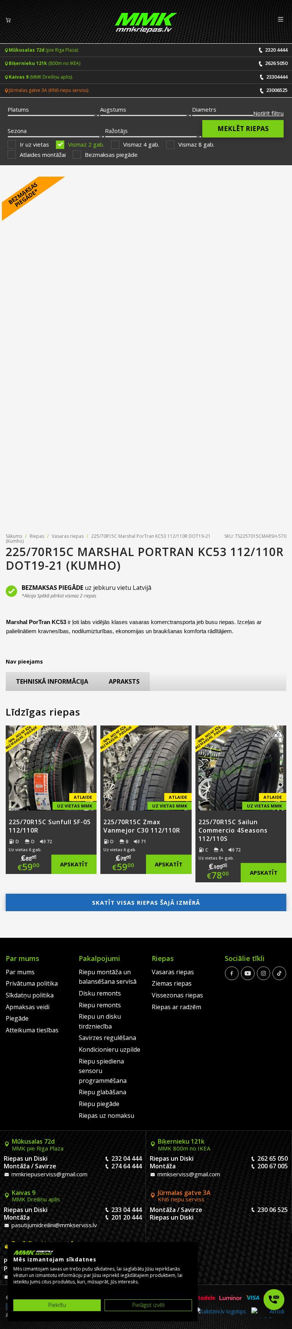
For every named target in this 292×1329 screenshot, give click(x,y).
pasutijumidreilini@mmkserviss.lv (53, 1225)
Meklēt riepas (243, 128)
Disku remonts (100, 993)
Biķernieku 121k (184, 1144)
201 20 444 (126, 1217)
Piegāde (17, 1018)
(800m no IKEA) (44, 63)
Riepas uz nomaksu (106, 1115)
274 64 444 (126, 1166)
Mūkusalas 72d (37, 1144)
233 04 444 (126, 1210)
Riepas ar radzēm (176, 1007)
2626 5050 (275, 63)
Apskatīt (74, 864)
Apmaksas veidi (27, 1007)
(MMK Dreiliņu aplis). (41, 77)
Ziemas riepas (172, 983)
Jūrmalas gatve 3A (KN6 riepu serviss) (48, 90)
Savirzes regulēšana (107, 1037)
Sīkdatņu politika (30, 995)
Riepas (37, 536)
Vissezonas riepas (177, 995)
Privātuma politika (32, 983)
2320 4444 (275, 49)
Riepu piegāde (99, 1104)
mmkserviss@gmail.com (188, 1174)
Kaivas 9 (36, 1196)
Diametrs (204, 109)
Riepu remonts (100, 1005)
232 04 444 (126, 1158)
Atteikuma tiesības (32, 1030)
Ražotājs (116, 130)
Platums (18, 109)
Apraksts (124, 681)
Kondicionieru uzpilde (109, 1049)
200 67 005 (272, 1166)
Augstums (113, 109)
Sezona (17, 130)
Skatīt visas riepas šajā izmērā (146, 902)
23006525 (276, 90)
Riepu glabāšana (102, 1092)
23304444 (276, 76)
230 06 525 (272, 1210)
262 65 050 (272, 1158)
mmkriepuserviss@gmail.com (48, 1174)
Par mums (20, 972)
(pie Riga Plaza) (43, 50)
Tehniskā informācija (52, 681)
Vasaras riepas (68, 536)
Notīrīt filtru (268, 113)
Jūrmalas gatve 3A (184, 1196)
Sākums (14, 536)
